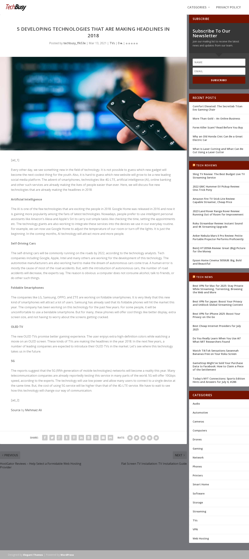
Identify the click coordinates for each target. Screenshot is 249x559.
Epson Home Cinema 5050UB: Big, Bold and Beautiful (217, 262)
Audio (196, 403)
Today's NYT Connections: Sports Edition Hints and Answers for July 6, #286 (219, 380)
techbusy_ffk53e (74, 43)
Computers (200, 430)
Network (198, 457)
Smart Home (201, 484)
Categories (197, 7)
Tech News (204, 277)
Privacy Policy (228, 7)
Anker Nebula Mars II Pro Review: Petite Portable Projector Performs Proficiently (218, 237)
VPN (195, 529)
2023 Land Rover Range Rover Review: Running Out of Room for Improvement (218, 212)
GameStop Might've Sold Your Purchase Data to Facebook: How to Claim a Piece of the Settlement (218, 366)
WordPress (67, 554)
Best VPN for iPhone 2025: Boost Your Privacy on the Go (216, 315)
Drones (197, 439)
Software (199, 493)
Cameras (198, 421)
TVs (112, 43)
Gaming (198, 448)
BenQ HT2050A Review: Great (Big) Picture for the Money (219, 249)
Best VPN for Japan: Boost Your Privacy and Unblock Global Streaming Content (218, 303)
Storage (198, 502)
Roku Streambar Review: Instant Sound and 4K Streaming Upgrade (218, 225)
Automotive (200, 412)
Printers (198, 475)
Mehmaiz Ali (33, 410)
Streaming (199, 511)
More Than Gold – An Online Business (216, 118)
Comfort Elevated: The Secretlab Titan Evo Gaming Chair (217, 108)
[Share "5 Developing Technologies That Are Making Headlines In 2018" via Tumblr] (66, 437)
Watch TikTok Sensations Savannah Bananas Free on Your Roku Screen (216, 352)
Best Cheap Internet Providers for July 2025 (217, 327)
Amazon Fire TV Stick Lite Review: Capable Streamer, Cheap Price (214, 200)
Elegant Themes (33, 554)
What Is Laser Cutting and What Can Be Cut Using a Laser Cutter (218, 150)
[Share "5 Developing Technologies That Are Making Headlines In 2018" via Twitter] (52, 437)
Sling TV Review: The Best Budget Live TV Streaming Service (219, 175)
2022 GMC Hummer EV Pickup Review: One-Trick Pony (216, 188)
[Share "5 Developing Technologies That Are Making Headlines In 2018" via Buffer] (88, 437)
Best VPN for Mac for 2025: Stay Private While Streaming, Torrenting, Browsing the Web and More (218, 289)
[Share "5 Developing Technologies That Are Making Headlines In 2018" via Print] (110, 437)
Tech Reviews (206, 165)
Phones (197, 466)
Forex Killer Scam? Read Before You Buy (218, 127)
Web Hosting (201, 538)
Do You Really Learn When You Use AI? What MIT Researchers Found (217, 340)
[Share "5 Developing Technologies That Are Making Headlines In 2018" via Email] (103, 437)
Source (15, 410)
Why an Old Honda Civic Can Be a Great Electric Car (218, 138)
